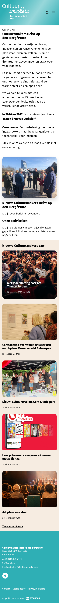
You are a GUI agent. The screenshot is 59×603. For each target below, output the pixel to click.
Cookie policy (19, 588)
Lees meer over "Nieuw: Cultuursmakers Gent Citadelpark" (29, 384)
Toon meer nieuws (12, 526)
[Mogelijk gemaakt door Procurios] (33, 599)
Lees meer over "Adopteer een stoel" (29, 495)
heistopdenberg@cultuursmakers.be (20, 567)
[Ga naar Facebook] (5, 576)
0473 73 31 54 (8, 563)
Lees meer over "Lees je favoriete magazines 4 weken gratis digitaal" (29, 440)
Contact (6, 588)
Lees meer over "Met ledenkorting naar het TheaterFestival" (29, 274)
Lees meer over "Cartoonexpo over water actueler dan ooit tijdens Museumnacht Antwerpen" (29, 330)
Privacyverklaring (36, 588)
